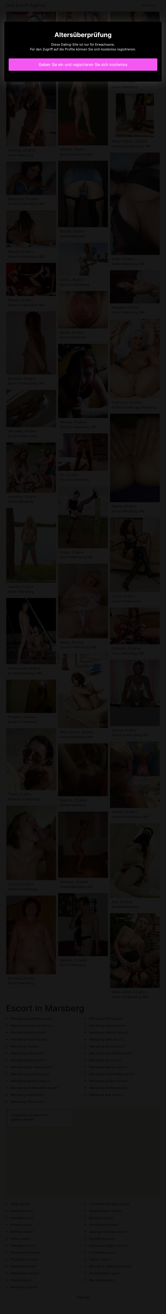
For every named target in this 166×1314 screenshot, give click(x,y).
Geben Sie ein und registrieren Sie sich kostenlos (83, 64)
